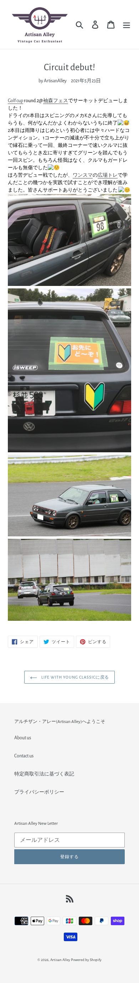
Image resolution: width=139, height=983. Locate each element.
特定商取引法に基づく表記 (44, 774)
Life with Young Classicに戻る (75, 677)
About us (22, 737)
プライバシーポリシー (39, 792)
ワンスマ (83, 175)
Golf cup (15, 100)
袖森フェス (55, 100)
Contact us (24, 755)
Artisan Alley (60, 960)
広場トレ (108, 175)
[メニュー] (126, 24)
